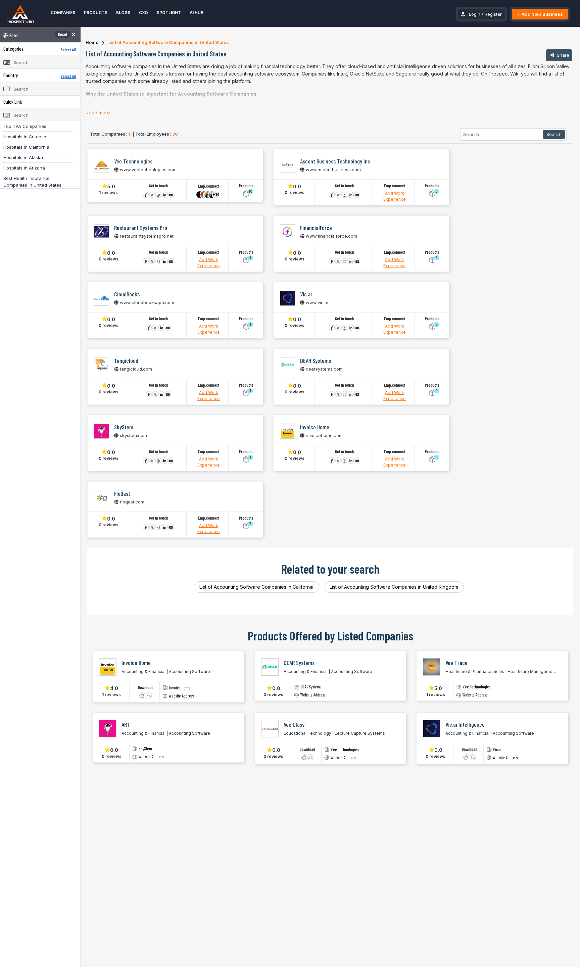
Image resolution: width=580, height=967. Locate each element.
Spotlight (169, 12)
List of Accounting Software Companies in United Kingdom (394, 587)
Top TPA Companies (24, 126)
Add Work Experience (394, 196)
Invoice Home (180, 687)
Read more (98, 112)
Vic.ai (497, 749)
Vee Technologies (476, 686)
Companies (63, 12)
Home (92, 42)
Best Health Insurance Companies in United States (32, 182)
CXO (143, 12)
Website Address (181, 695)
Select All (68, 49)
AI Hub (196, 12)
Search (554, 134)
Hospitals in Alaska (23, 157)
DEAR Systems (311, 686)
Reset (62, 34)
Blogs (123, 12)
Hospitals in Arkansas (26, 136)
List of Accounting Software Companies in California (256, 587)
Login (474, 14)
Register (493, 14)
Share (562, 55)
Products (95, 12)
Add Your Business (542, 14)
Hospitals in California (26, 147)
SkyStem (145, 748)
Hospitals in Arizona (24, 168)
